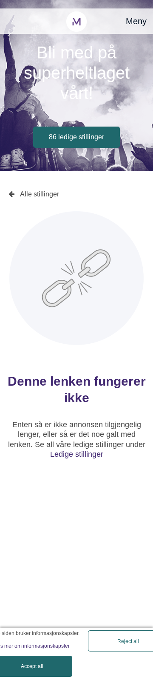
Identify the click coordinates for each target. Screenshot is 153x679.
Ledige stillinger (76, 454)
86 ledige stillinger (76, 137)
